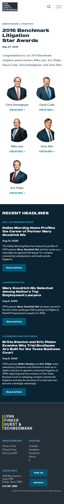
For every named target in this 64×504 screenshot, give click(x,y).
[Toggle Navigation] (59, 7)
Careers (38, 482)
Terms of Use (9, 446)
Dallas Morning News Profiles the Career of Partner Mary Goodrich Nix (28, 231)
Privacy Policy (9, 450)
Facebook (34, 453)
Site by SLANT (9, 453)
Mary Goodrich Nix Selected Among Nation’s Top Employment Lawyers (27, 291)
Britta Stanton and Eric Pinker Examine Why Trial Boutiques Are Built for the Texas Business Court (31, 347)
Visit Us (38, 472)
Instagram (34, 450)
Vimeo (32, 457)
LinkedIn (33, 446)
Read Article (14, 267)
